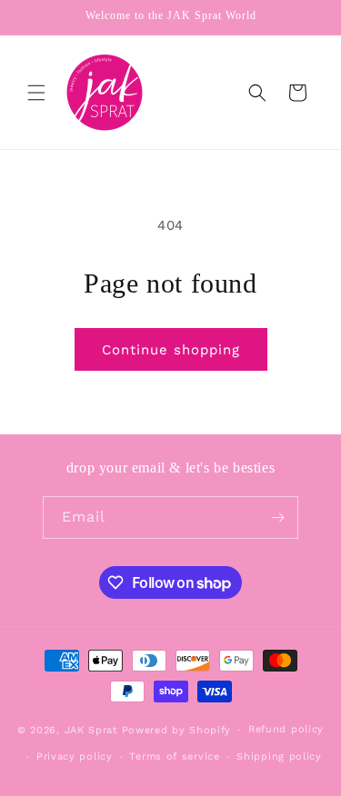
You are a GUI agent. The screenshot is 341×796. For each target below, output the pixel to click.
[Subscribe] (277, 517)
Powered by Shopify (177, 730)
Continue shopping (171, 350)
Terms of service (174, 756)
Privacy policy (74, 756)
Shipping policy (279, 756)
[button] (36, 93)
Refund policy (286, 729)
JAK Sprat (91, 730)
